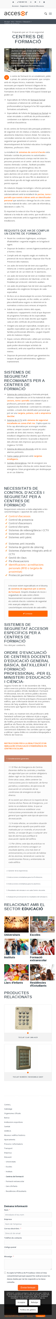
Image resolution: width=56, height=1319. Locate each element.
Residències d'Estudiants (38, 984)
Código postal (10, 1247)
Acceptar (21, 1302)
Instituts (9, 957)
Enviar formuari (28, 1287)
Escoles (35, 934)
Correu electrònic (11, 1228)
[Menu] (50, 13)
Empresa (8, 1153)
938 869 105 (22, 2)
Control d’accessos (19, 516)
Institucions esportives (13, 1122)
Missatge (8, 1256)
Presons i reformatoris (13, 1144)
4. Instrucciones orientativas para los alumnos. (24, 884)
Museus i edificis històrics (14, 1135)
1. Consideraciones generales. (18, 759)
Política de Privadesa (25, 1273)
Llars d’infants (11, 1186)
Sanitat (7, 1126)
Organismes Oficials (12, 1113)
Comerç (7, 1104)
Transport (8, 1148)
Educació (8, 1157)
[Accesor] (23, 13)
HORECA (7, 1131)
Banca (6, 1117)
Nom (6, 1210)
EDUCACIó (32, 909)
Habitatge (8, 1109)
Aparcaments (9, 1139)
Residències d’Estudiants (16, 1191)
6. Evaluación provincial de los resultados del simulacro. (27, 897)
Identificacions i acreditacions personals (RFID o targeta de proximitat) (26, 568)
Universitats (12, 934)
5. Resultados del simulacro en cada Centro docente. (26, 890)
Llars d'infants (13, 982)
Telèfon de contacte (13, 1238)
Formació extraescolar (38, 959)
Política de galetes (28, 1310)
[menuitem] (13, 2)
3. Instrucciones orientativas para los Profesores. (25, 877)
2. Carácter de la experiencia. (17, 871)
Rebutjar (34, 1302)
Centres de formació (15, 1176)
